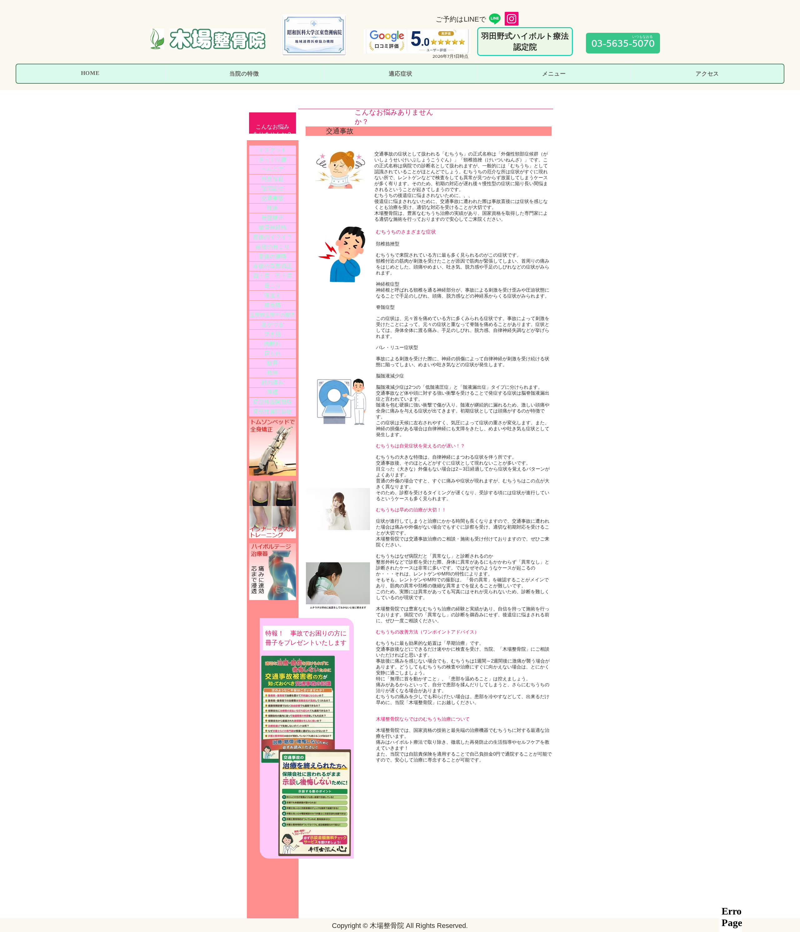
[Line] (495, 19)
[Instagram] (511, 19)
